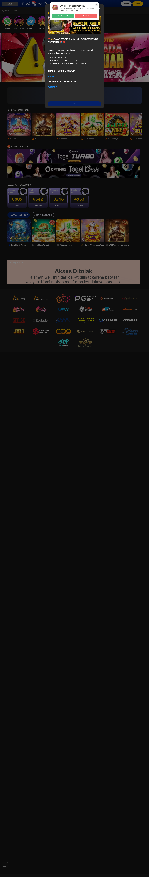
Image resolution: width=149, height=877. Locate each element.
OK (74, 104)
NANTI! (86, 16)
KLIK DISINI (53, 76)
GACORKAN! (63, 16)
